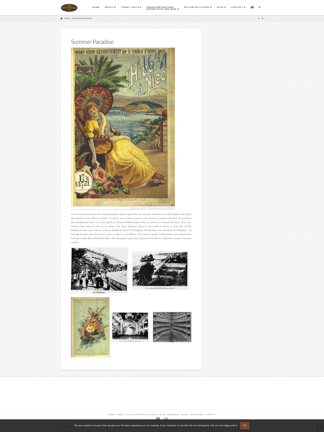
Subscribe (173, 414)
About (120, 414)
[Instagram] (166, 419)
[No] (319, 425)
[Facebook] (157, 419)
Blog (162, 414)
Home (111, 414)
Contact (211, 414)
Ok (245, 425)
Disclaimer (197, 414)
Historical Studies (146, 414)
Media (185, 414)
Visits (129, 414)
